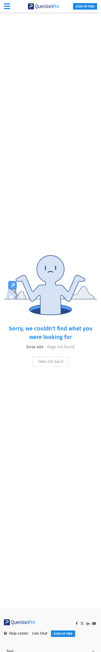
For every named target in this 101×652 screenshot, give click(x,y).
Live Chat (39, 633)
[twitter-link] (82, 624)
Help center (18, 633)
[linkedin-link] (88, 623)
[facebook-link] (77, 623)
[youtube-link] (94, 623)
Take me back (50, 361)
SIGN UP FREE (85, 6)
